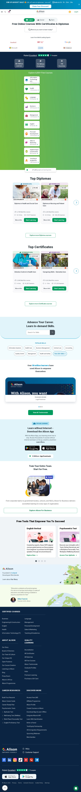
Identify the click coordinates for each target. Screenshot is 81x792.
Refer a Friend (31, 723)
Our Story (5, 647)
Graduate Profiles (30, 668)
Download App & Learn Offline (36, 712)
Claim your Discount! (40, 6)
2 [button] (40, 406)
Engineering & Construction (11, 622)
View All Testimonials (40, 412)
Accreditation (29, 650)
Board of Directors (8, 651)
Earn (52, 20)
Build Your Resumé (8, 697)
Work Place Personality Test (13, 719)
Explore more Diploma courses (40, 235)
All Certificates (29, 653)
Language (28, 619)
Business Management (43, 348)
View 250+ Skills (59, 353)
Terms (20, 783)
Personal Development (32, 626)
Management (32, 353)
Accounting (68, 348)
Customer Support (32, 752)
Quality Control (19, 353)
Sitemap (47, 783)
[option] (26, 204)
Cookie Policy (39, 783)
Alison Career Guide (8, 701)
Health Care (28, 348)
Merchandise (31, 737)
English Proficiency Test (12, 723)
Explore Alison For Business (40, 510)
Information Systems (15, 348)
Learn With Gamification (35, 719)
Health (4, 629)
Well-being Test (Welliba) (12, 715)
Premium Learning (31, 675)
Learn (31, 20)
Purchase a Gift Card (31, 678)
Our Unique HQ (7, 658)
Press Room (6, 676)
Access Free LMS (32, 697)
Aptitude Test (8, 712)
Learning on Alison (8, 669)
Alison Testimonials (31, 664)
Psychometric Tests (8, 708)
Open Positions (7, 662)
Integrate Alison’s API (34, 715)
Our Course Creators (9, 665)
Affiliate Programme (33, 701)
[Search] (4, 10)
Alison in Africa (7, 680)
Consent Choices (28, 783)
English (4, 626)
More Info (18, 220)
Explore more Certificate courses (40, 304)
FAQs (27, 749)
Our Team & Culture (8, 654)
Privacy (14, 783)
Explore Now (31, 555)
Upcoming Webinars (33, 733)
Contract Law (57, 348)
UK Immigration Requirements (37, 730)
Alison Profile (31, 705)
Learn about (10, 579)
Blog (3, 672)
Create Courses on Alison (35, 708)
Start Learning (31, 220)
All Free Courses (30, 660)
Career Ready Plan (8, 705)
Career (42, 20)
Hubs (26, 671)
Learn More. (40, 442)
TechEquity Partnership (34, 726)
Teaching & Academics (32, 633)
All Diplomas (29, 657)
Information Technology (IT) (11, 633)
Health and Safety (45, 353)
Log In (76, 12)
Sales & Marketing (31, 629)
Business (5, 619)
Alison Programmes (8, 683)
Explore (2, 12)
